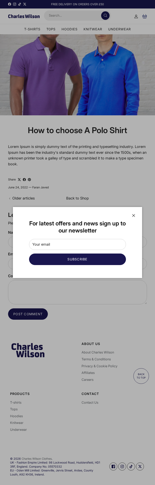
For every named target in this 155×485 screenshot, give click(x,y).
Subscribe (77, 259)
